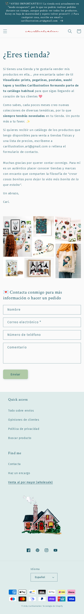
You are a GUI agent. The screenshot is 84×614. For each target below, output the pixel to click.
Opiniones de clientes (23, 420)
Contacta (14, 464)
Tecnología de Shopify (53, 606)
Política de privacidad (23, 429)
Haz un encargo (19, 473)
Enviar (15, 374)
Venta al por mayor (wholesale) (30, 482)
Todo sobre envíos (21, 410)
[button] (5, 31)
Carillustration (35, 606)
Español (40, 577)
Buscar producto (19, 438)
